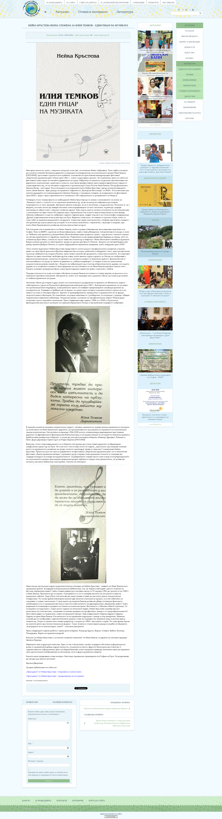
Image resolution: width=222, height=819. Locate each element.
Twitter (193, 10)
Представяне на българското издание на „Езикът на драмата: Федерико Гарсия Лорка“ (155, 212)
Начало (45, 11)
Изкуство (190, 53)
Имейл (31, 752)
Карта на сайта (97, 801)
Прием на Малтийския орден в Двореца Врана (106, 708)
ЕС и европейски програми (115, 3)
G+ (186, 10)
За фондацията (54, 3)
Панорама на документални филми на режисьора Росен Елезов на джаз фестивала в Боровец (155, 121)
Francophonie (189, 107)
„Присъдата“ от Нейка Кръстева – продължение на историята (55, 676)
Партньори (77, 801)
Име (30, 744)
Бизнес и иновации (189, 42)
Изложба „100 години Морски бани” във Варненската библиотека (155, 74)
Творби (189, 75)
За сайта (70, 3)
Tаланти (189, 31)
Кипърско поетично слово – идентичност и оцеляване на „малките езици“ (155, 417)
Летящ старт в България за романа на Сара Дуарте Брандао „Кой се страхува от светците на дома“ (155, 293)
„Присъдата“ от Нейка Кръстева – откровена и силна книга (53, 672)
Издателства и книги (190, 69)
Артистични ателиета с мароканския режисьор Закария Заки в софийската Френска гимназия (112, 723)
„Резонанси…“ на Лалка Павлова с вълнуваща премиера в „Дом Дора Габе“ (155, 335)
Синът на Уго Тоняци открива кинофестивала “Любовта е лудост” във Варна (155, 97)
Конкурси (153, 3)
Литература (124, 12)
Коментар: (32, 719)
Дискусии (189, 96)
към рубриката (155, 424)
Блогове (189, 118)
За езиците (189, 102)
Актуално (62, 12)
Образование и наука (190, 113)
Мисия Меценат (189, 36)
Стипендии (138, 3)
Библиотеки (189, 86)
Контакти (62, 801)
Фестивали (168, 3)
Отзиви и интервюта (93, 12)
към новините (155, 125)
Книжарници (189, 80)
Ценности (189, 47)
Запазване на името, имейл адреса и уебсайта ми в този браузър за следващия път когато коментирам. (48, 773)
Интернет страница (35, 761)
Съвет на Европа (88, 3)
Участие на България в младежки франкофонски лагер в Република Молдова (155, 51)
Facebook (179, 10)
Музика (190, 58)
